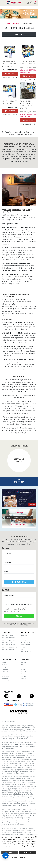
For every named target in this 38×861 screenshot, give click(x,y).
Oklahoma (23, 676)
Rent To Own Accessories (8, 644)
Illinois (22, 664)
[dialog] (19, 848)
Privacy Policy (5, 674)
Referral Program (25, 649)
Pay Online (4, 664)
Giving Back (24, 640)
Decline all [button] (28, 852)
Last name (7, 562)
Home (8, 24)
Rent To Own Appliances (8, 640)
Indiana (23, 667)
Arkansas (23, 662)
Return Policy (5, 678)
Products (6, 632)
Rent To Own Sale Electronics (9, 647)
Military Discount (25, 644)
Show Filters (19, 34)
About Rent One (27, 632)
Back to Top (19, 482)
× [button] (36, 837)
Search (27, 2)
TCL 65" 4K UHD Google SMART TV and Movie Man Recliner (26, 104)
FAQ (22, 637)
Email (6, 571)
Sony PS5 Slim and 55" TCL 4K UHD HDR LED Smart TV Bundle (10, 64)
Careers (23, 647)
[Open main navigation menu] (3, 3)
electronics (15, 369)
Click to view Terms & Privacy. (11, 611)
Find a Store (31, 2)
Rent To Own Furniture (7, 635)
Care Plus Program (26, 651)
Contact (4, 662)
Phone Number (9, 595)
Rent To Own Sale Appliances (9, 649)
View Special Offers (9, 77)
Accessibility (5, 671)
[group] (19, 460)
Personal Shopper (25, 642)
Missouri (23, 674)
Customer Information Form (9, 681)
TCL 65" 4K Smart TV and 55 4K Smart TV (27, 63)
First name (7, 553)
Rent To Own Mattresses (8, 637)
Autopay (4, 667)
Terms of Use (5, 676)
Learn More (24, 635)
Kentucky (23, 671)
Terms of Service (20, 624)
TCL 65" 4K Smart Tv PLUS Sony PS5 (9, 102)
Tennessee (23, 678)
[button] (5, 458)
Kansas (23, 669)
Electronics (15, 24)
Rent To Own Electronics (8, 642)
